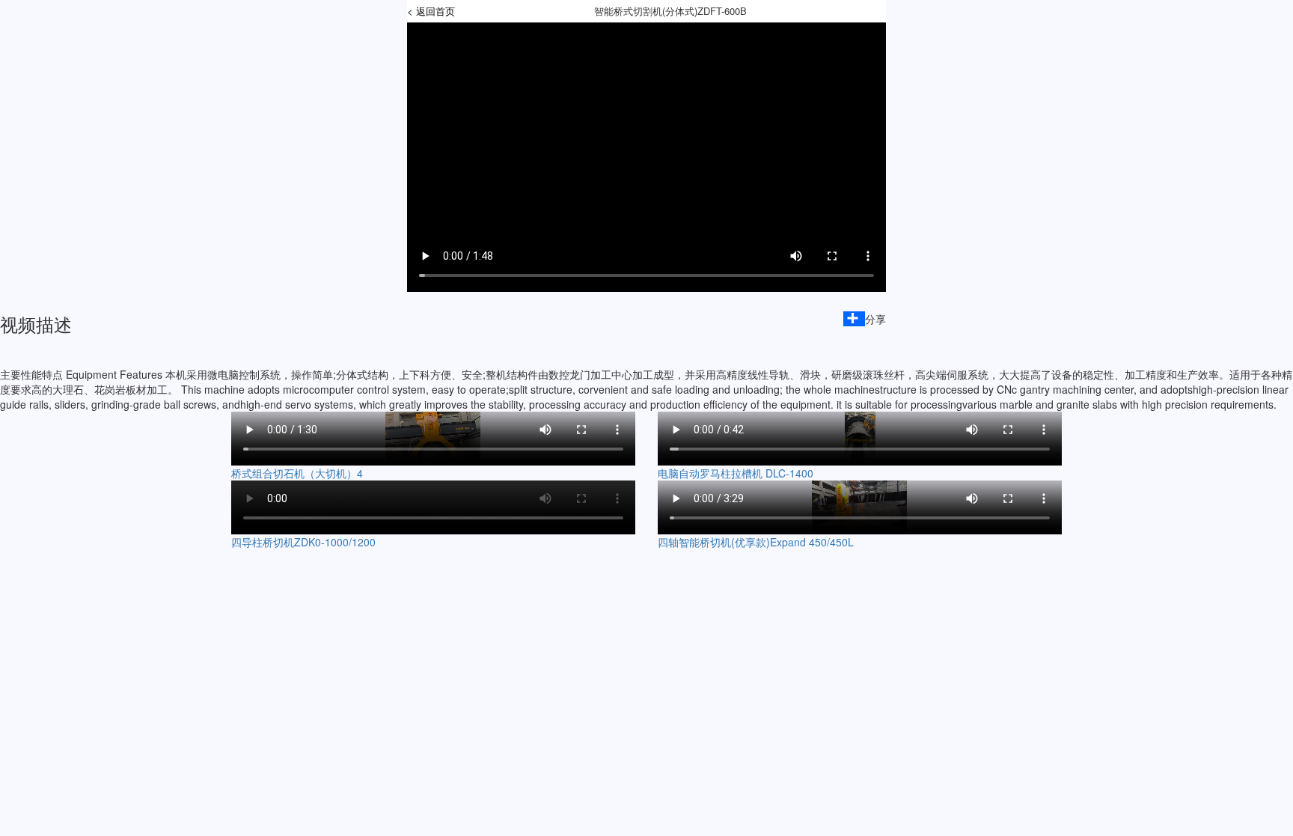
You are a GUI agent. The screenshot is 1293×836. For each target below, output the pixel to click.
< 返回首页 (431, 11)
